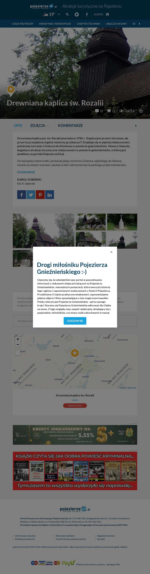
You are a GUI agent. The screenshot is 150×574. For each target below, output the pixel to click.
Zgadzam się (75, 320)
